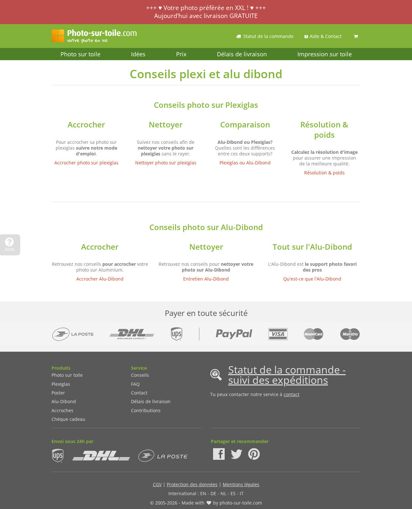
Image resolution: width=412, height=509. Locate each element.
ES (233, 493)
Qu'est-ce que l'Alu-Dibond (312, 279)
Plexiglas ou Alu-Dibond (245, 163)
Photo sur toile (80, 54)
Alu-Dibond (64, 401)
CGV (157, 484)
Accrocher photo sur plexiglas (86, 163)
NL (223, 493)
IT (242, 493)
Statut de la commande (268, 36)
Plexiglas (61, 384)
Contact (139, 393)
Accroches (62, 410)
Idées (138, 54)
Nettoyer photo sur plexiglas (165, 163)
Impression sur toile (324, 54)
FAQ (135, 384)
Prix (181, 54)
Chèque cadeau (68, 419)
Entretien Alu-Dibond (206, 279)
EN (203, 493)
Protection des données (192, 484)
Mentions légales (241, 484)
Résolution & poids (324, 173)
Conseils (140, 375)
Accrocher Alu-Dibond (100, 279)
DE (213, 493)
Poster (58, 393)
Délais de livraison (242, 54)
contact (291, 394)
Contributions (146, 410)
